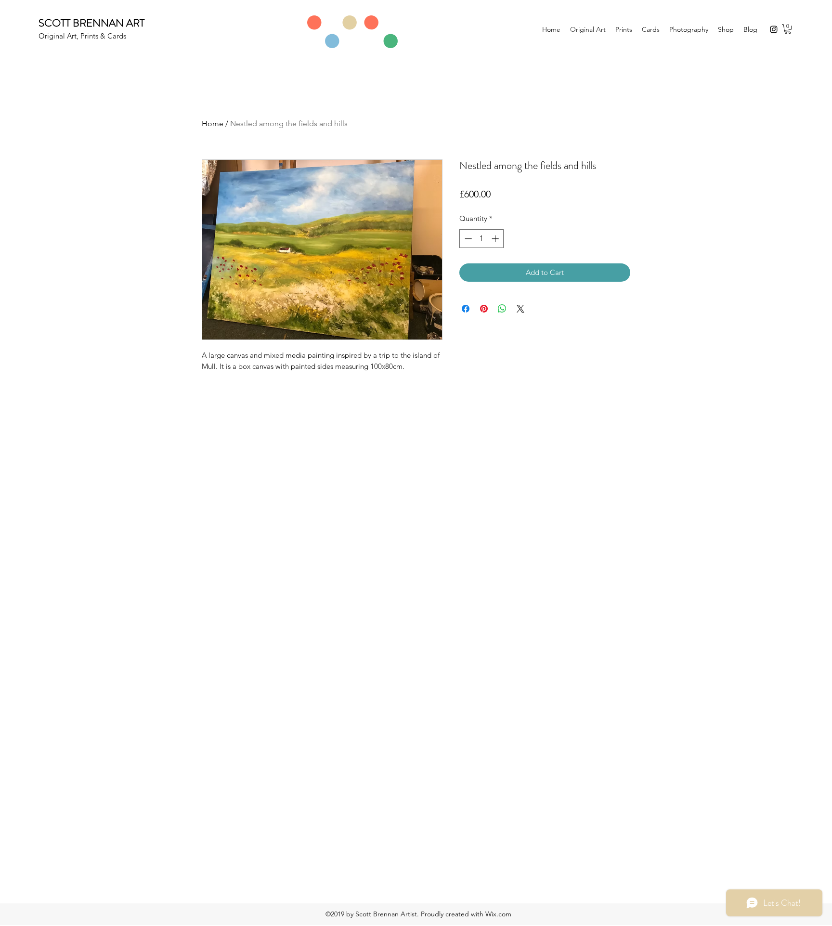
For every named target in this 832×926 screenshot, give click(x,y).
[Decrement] (467, 239)
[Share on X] (520, 308)
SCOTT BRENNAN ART (91, 22)
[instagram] (774, 29)
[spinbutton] (482, 239)
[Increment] (496, 239)
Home (212, 123)
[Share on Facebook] (465, 308)
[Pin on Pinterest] (484, 308)
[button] (787, 29)
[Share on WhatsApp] (502, 308)
